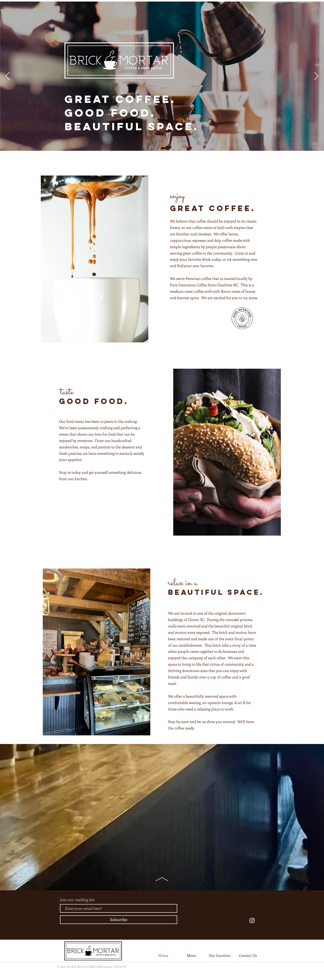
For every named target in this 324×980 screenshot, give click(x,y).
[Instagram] (252, 920)
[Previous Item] (7, 76)
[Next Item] (316, 76)
